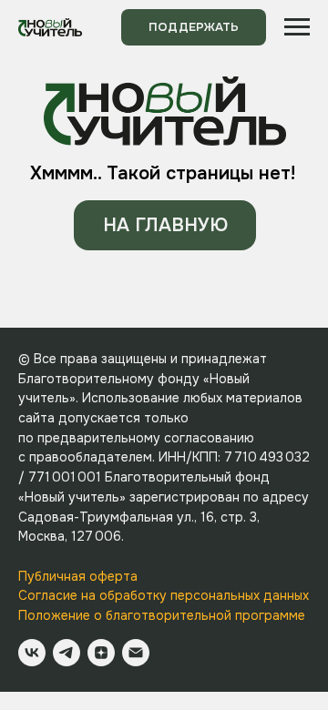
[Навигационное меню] (297, 27)
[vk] (32, 652)
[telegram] (66, 652)
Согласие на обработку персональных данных (163, 595)
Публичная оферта (78, 576)
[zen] (101, 652)
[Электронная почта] (135, 652)
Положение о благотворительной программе (161, 615)
